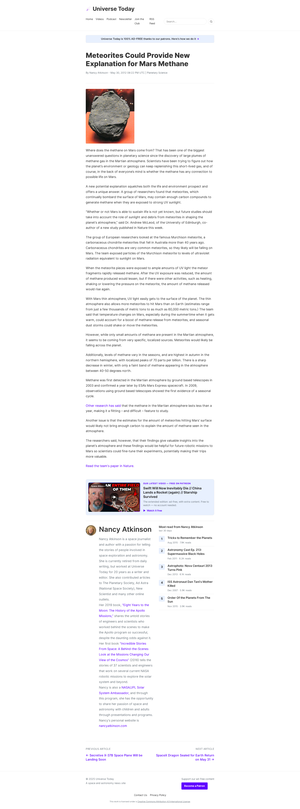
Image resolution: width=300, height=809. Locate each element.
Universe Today (114, 8)
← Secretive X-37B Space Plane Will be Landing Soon (114, 757)
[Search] (211, 21)
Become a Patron (194, 785)
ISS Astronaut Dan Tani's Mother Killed (190, 583)
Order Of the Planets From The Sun (189, 599)
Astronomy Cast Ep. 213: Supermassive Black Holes (186, 552)
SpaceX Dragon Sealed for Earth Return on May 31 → (185, 757)
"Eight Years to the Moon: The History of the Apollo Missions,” (124, 610)
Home (89, 19)
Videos (100, 19)
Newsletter (125, 19)
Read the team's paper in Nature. (110, 466)
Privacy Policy (158, 795)
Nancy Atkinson (98, 72)
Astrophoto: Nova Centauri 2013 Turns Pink (190, 568)
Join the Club (139, 21)
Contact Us (140, 795)
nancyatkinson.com (113, 726)
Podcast (111, 19)
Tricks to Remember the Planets (190, 538)
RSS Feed (152, 21)
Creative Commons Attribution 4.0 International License (164, 801)
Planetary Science (157, 72)
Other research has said (103, 405)
